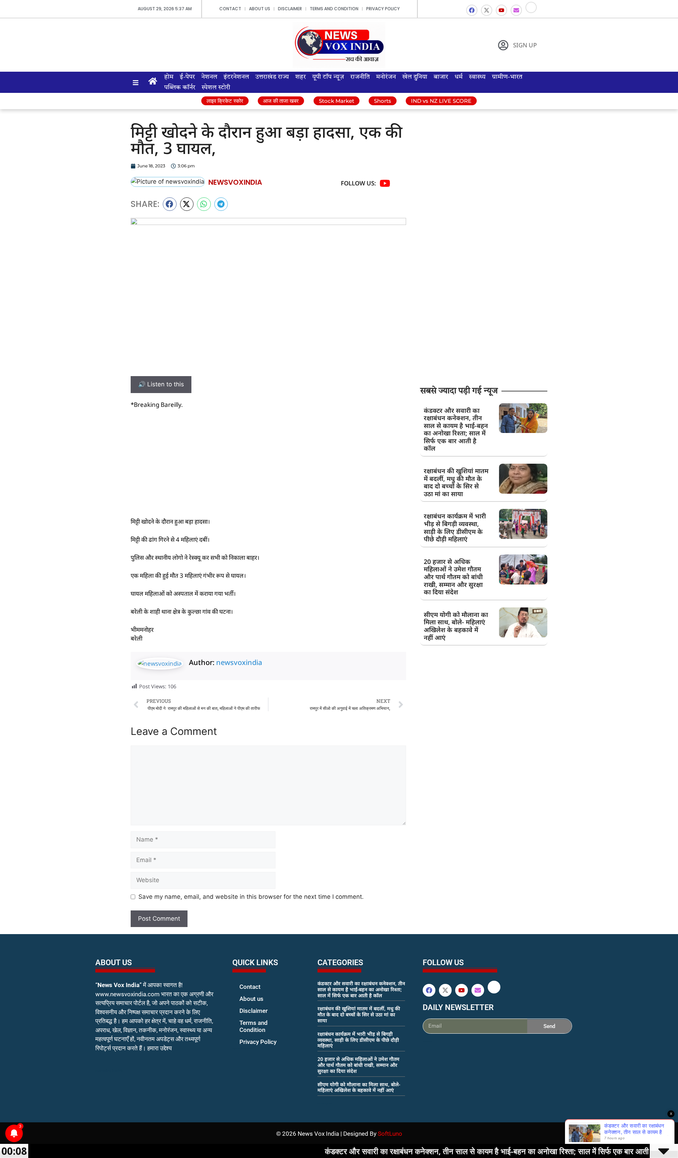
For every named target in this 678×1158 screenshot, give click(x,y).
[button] (170, 204)
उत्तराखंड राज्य (272, 77)
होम (168, 77)
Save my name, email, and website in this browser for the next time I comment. (251, 896)
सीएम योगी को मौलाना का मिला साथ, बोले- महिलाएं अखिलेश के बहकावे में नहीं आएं (456, 626)
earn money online (324, 1104)
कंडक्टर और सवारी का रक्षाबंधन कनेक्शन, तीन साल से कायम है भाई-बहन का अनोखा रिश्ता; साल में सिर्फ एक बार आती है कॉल (456, 429)
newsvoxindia (239, 662)
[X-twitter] (486, 10)
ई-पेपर (187, 77)
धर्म (458, 77)
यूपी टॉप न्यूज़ (328, 77)
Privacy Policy (383, 9)
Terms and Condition (334, 9)
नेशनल (209, 77)
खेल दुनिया (414, 77)
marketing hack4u (109, 1071)
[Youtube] (501, 10)
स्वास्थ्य (477, 77)
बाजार (441, 77)
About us (259, 9)
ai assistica (427, 1041)
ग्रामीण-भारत (507, 77)
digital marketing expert (242, 1048)
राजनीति (360, 77)
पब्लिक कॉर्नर (179, 87)
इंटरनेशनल (236, 77)
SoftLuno (390, 1133)
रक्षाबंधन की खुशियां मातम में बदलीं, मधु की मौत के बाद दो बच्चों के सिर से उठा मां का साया (456, 482)
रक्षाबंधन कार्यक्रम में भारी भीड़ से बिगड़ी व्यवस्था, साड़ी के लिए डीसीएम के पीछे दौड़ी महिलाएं (455, 527)
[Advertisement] (268, 467)
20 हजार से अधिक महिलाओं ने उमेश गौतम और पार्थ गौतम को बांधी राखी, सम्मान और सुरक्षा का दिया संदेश (453, 576)
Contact (230, 9)
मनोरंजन (386, 77)
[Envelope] (516, 10)
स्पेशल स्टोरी (216, 87)
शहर (300, 77)
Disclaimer (290, 9)
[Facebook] (471, 10)
